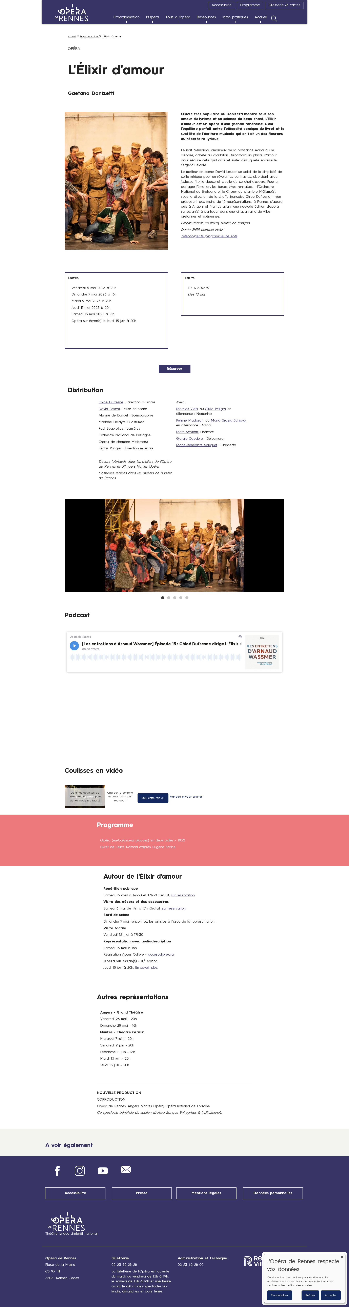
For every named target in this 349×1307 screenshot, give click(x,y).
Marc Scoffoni (187, 432)
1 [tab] (162, 598)
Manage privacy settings (186, 796)
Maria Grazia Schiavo (228, 420)
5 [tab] (187, 598)
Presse (141, 1193)
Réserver (174, 369)
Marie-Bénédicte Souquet (196, 445)
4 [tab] (181, 598)
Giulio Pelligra (215, 409)
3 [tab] (174, 598)
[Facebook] (56, 1175)
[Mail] (125, 1172)
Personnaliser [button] (279, 1295)
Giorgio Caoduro (189, 439)
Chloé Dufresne (111, 402)
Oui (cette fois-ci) (153, 798)
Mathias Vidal (187, 409)
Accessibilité (75, 1193)
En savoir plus (146, 967)
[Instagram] (79, 1175)
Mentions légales (206, 1193)
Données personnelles (272, 1193)
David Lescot (109, 409)
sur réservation (183, 895)
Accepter (331, 1295)
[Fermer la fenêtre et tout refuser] (342, 1256)
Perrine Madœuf (189, 420)
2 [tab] (168, 598)
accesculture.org (161, 954)
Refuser (310, 1295)
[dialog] (304, 1278)
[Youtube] (102, 1175)
